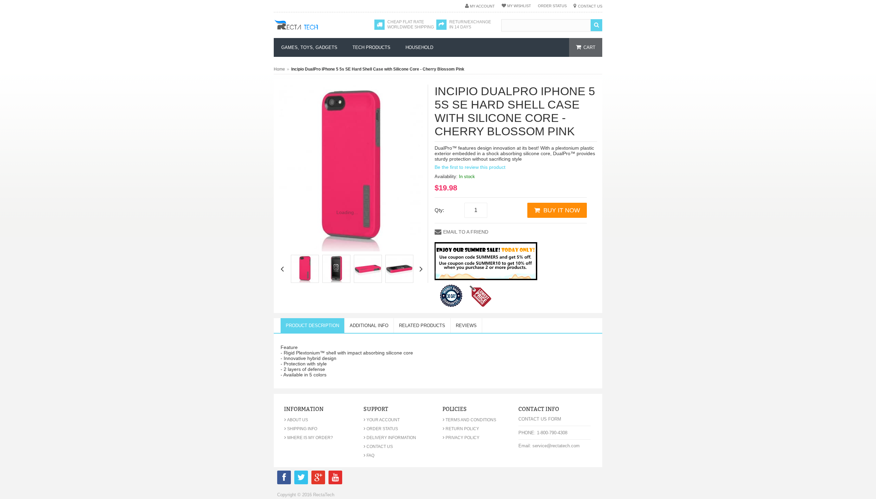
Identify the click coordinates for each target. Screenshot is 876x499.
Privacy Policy (460, 437)
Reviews (466, 325)
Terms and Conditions (469, 419)
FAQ (368, 455)
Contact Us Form (539, 419)
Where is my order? (308, 437)
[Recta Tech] (311, 31)
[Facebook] (284, 478)
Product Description (312, 325)
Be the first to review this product (470, 167)
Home (279, 69)
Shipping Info (300, 428)
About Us (296, 419)
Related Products (422, 325)
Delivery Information (389, 437)
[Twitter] (301, 478)
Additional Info (369, 325)
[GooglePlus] (318, 478)
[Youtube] (335, 478)
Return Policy (460, 428)
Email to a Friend (465, 232)
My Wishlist (519, 6)
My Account (482, 6)
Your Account (381, 419)
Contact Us (590, 6)
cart (589, 47)
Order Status (552, 6)
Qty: (439, 210)
